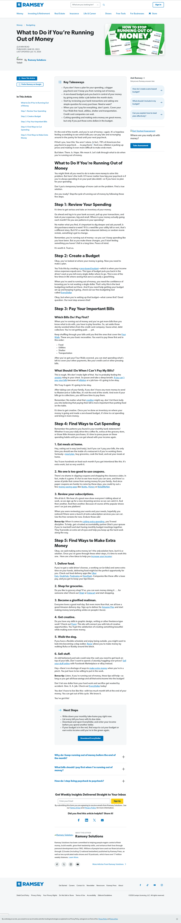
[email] (102, 820)
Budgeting (30, 25)
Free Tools (121, 14)
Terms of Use (75, 808)
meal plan (69, 454)
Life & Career (90, 14)
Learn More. (74, 857)
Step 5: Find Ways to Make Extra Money (34, 136)
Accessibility (91, 895)
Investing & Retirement (39, 14)
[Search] (103, 4)
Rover (89, 644)
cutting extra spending (93, 522)
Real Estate (60, 14)
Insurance (74, 14)
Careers (72, 886)
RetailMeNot (104, 487)
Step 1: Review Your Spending (33, 111)
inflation (82, 380)
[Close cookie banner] (177, 919)
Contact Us (81, 886)
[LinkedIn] (87, 820)
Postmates (75, 576)
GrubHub (64, 576)
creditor (90, 400)
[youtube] (77, 864)
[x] (63, 864)
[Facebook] (79, 820)
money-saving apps (68, 487)
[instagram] (70, 864)
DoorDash (87, 576)
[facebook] (57, 864)
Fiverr (73, 624)
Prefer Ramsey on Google (31, 84)
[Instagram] (161, 885)
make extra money (98, 668)
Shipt (81, 593)
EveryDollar (66, 293)
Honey (91, 487)
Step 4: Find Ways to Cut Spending (31, 128)
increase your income (101, 557)
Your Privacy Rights (50, 895)
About (120, 886)
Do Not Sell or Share (66, 895)
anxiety (58, 378)
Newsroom (100, 886)
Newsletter (90, 886)
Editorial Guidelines (105, 895)
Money (20, 14)
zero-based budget (89, 269)
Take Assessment (140, 146)
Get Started (63, 886)
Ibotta (84, 487)
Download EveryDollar (90, 738)
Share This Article (28, 78)
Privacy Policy (90, 808)
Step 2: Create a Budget (31, 116)
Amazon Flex (108, 607)
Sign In (158, 5)
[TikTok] (147, 885)
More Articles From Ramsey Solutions (108, 864)
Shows (108, 14)
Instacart (91, 593)
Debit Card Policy (23, 895)
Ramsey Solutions (37, 60)
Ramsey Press (111, 886)
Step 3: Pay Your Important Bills (34, 122)
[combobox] (88, 4)
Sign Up (117, 801)
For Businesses (137, 14)
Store (154, 14)
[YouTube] (154, 885)
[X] (94, 820)
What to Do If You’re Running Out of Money (35, 104)
